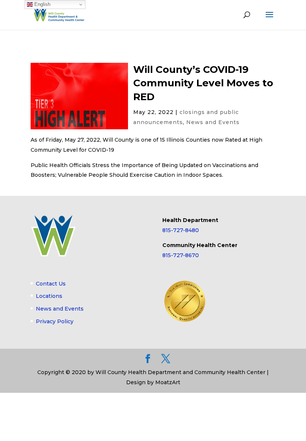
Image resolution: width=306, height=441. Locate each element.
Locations (49, 296)
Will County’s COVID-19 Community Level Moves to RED (203, 83)
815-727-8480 (180, 230)
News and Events (213, 122)
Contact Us (51, 283)
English (41, 4)
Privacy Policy (55, 321)
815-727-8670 (180, 255)
